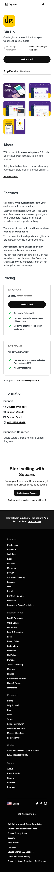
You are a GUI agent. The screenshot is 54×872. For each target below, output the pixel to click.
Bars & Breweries (15, 632)
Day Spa (10, 659)
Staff (9, 586)
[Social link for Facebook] (40, 803)
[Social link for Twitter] (36, 803)
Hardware (11, 600)
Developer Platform (16, 728)
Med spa (11, 669)
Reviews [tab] (25, 71)
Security (11, 838)
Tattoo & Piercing (15, 664)
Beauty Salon (13, 641)
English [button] (16, 803)
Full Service (12, 627)
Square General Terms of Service (22, 828)
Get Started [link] (27, 59)
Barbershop (12, 646)
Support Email (14, 417)
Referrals (11, 782)
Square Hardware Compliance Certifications (27, 861)
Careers (10, 778)
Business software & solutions (20, 605)
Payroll (10, 591)
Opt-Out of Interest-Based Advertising (25, 824)
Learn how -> (34, 521)
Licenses (12, 847)
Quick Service (13, 622)
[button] (14, 90)
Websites (11, 554)
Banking (11, 582)
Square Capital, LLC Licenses (21, 851)
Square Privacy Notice (17, 833)
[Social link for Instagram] (45, 803)
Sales (9, 714)
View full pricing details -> (28, 380)
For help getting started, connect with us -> (27, 500)
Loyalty (10, 572)
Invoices (11, 563)
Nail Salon (11, 655)
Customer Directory (16, 577)
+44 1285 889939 (16, 422)
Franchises (12, 687)
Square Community (15, 723)
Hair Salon (11, 650)
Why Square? (13, 705)
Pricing (10, 700)
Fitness (10, 673)
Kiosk (9, 558)
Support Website (15, 411)
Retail (9, 636)
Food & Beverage (15, 618)
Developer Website (17, 406)
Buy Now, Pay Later (15, 596)
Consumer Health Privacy (19, 856)
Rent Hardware (14, 737)
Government (13, 842)
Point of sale (12, 545)
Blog (9, 710)
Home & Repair (14, 683)
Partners (11, 787)
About (10, 768)
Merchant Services (15, 733)
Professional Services (16, 678)
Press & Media (13, 773)
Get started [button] (27, 304)
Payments (11, 549)
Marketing (11, 568)
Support (10, 719)
